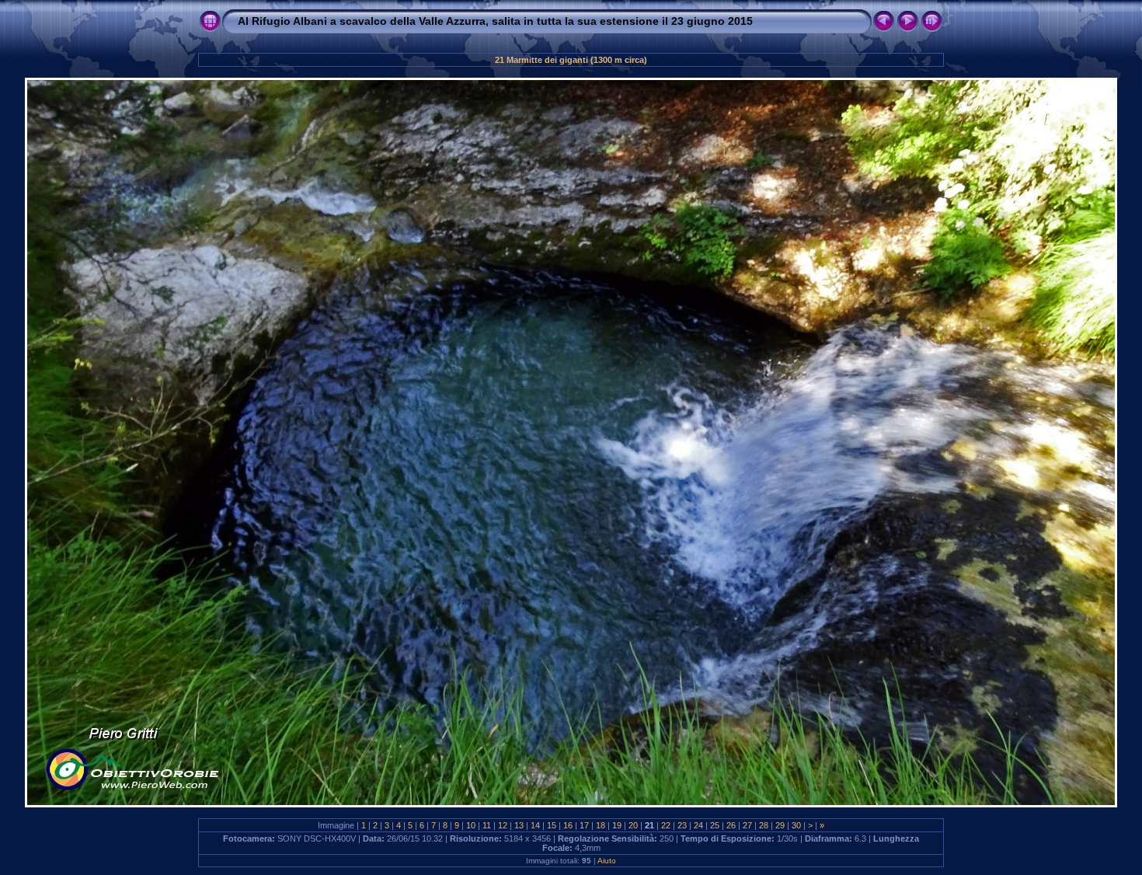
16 (568, 825)
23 (682, 825)
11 (486, 825)
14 (535, 825)
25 (715, 825)
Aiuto (606, 860)
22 (666, 825)
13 (519, 825)
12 (503, 825)
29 (780, 825)
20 (633, 825)
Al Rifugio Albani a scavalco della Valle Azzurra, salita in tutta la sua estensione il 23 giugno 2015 (495, 21)
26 (731, 825)
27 (747, 825)
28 (764, 825)
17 (584, 825)
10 (471, 825)
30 (796, 825)
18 (601, 825)
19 (617, 825)
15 (552, 825)
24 (698, 825)
